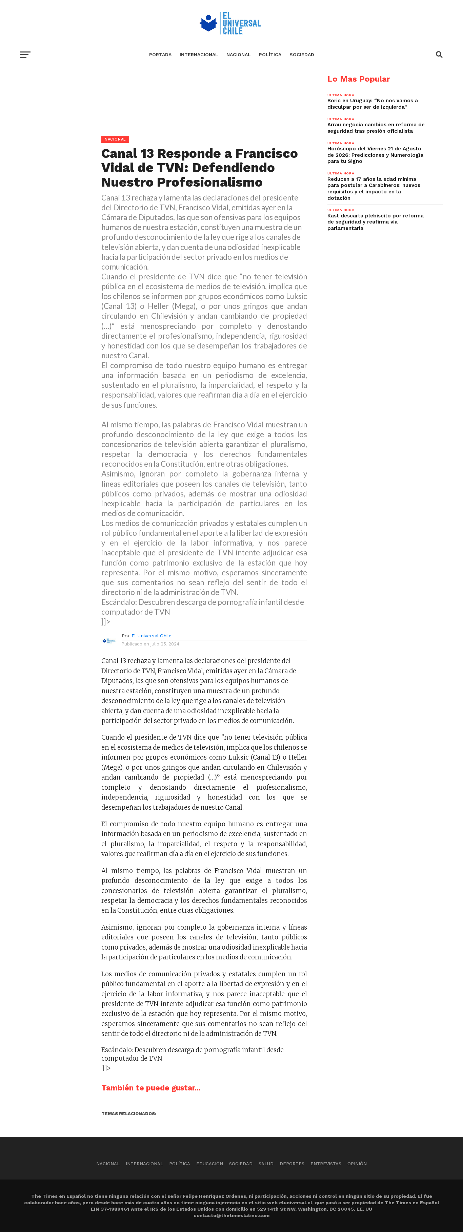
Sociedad (301, 54)
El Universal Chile (152, 635)
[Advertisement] (163, 122)
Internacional (199, 54)
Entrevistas (325, 1163)
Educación (209, 1163)
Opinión (357, 1163)
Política (270, 54)
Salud (266, 1163)
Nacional (238, 54)
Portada (160, 54)
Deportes (292, 1163)
